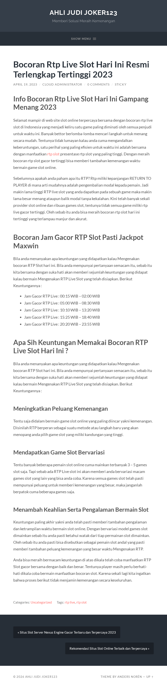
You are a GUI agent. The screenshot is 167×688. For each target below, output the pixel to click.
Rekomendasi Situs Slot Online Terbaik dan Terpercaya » (109, 648)
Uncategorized (41, 602)
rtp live (70, 602)
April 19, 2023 (25, 84)
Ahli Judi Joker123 (83, 12)
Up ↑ (150, 676)
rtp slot (53, 153)
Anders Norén (129, 676)
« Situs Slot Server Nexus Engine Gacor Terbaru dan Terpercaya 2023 (67, 632)
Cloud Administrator (62, 84)
